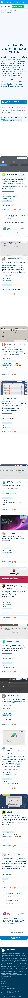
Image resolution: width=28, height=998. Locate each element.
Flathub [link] (17, 120)
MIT (13, 658)
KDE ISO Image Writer (16, 86)
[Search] (23, 2)
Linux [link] (3, 120)
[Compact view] (23, 117)
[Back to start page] (2, 2)
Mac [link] (7, 120)
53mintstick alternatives (7, 705)
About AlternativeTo (6, 985)
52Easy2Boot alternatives (7, 542)
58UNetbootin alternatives (7, 275)
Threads (3, 973)
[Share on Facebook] (2, 107)
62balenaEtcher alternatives (8, 191)
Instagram (8, 973)
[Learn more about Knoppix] (4, 855)
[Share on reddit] (9, 107)
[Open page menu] (26, 2)
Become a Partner (5, 986)
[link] (14, 938)
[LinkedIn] (18, 992)
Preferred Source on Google (8, 988)
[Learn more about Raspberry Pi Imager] (4, 586)
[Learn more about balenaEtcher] (4, 174)
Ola (11, 958)
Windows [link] (12, 120)
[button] (21, 174)
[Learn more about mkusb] (4, 812)
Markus (16, 958)
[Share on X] (5, 107)
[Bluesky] (10, 992)
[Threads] (13, 992)
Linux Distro (5, 878)
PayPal (9, 976)
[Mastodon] (7, 992)
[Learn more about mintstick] (4, 696)
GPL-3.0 (13, 493)
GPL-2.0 (13, 360)
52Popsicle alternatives (7, 653)
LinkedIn (15, 973)
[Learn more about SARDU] (4, 398)
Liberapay (3, 976)
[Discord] (1, 992)
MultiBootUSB (17, 84)
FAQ (2, 978)
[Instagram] (15, 992)
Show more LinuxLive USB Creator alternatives (14, 937)
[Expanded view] (21, 117)
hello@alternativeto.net (7, 970)
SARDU (3, 86)
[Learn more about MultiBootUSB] (4, 344)
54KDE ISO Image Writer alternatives (10, 488)
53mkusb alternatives (6, 826)
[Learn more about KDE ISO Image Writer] (4, 482)
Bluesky (21, 971)
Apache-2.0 (14, 196)
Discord (19, 970)
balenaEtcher (14, 65)
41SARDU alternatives (7, 413)
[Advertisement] (14, 27)
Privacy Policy (4, 981)
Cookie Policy (4, 983)
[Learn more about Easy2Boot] (4, 533)
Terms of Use (4, 980)
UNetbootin (8, 84)
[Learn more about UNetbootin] (4, 259)
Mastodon (15, 971)
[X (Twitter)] (4, 992)
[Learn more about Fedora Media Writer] (4, 748)
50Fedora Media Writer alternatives (9, 769)
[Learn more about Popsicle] (4, 642)
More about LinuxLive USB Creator (10, 102)
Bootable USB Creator (7, 200)
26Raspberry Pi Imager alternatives (9, 599)
